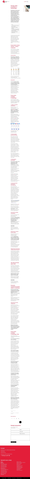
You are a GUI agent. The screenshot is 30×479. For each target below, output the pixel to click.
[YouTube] (4, 455)
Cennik (11, 130)
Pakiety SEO (2, 474)
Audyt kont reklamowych (19, 470)
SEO (14, 174)
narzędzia (15, 118)
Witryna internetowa (22, 433)
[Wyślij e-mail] (19, 419)
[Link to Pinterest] (27, 478)
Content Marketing (19, 468)
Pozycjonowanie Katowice (4, 466)
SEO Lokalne (2, 463)
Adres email (21, 431)
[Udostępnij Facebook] (12, 419)
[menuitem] (27, 1)
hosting (18, 204)
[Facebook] (1, 455)
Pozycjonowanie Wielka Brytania (4, 469)
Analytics (14, 109)
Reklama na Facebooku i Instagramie (21, 462)
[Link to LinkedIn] (25, 478)
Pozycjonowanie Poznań (3, 465)
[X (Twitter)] (7, 455)
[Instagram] (3, 455)
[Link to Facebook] (23, 478)
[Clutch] (9, 455)
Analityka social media (19, 466)
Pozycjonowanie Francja (3, 472)
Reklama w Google (19, 461)
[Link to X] (26, 478)
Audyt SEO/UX (18, 469)
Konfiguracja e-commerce (20, 465)
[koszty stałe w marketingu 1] (26, 8)
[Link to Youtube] (24, 478)
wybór (17, 308)
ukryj (12, 24)
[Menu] (27, 1)
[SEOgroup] (6, 1)
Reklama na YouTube (19, 463)
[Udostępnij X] (14, 419)
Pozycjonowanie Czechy (3, 470)
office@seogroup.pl (3, 452)
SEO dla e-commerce (3, 473)
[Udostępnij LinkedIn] (16, 419)
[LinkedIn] (6, 455)
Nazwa (21, 429)
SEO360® (2, 462)
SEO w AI (2, 461)
